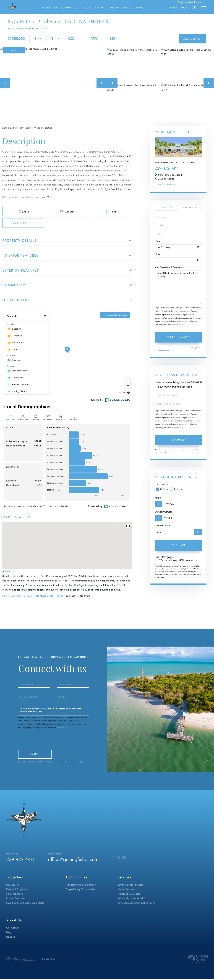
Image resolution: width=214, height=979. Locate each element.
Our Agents (172, 184)
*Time (157, 254)
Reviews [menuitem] (10, 936)
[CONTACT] (192, 38)
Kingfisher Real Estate (189, 2)
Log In (184, 8)
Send (35, 754)
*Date (157, 241)
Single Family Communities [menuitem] (80, 889)
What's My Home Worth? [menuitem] (131, 898)
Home (5, 595)
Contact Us (160, 184)
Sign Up (173, 8)
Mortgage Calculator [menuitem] (129, 893)
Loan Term (161, 484)
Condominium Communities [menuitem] (81, 884)
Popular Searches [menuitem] (15, 898)
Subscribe (178, 440)
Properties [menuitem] (48, 8)
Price (158, 498)
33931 (59, 595)
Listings (15, 595)
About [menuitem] (125, 8)
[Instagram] (113, 858)
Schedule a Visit (190, 207)
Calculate (178, 545)
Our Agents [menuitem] (12, 927)
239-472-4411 (166, 168)
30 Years (163, 489)
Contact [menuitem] (140, 8)
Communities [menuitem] (69, 8)
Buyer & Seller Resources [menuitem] (131, 884)
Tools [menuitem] (112, 8)
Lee (30, 595)
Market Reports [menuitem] (126, 889)
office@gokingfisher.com (73, 859)
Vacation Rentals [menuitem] (94, 8)
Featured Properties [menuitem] (17, 889)
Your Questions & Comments (169, 267)
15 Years (178, 489)
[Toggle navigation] (203, 7)
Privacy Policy (177, 325)
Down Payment (163, 511)
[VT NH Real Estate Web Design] (198, 959)
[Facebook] (118, 858)
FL (24, 595)
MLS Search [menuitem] (12, 884)
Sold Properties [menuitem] (14, 893)
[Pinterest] (124, 858)
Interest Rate (162, 525)
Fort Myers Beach (44, 595)
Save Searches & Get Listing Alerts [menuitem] (25, 902)
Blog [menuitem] (8, 932)
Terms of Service (163, 351)
